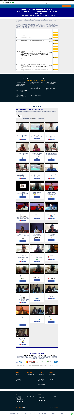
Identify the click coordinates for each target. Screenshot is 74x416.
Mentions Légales (31, 404)
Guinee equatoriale (52, 364)
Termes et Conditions (18, 404)
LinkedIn (32, 118)
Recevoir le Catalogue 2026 (67, 6)
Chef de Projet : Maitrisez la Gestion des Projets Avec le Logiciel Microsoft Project (33, 43)
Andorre (50, 365)
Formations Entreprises (41, 374)
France (56, 365)
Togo (46, 365)
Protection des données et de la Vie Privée (51, 89)
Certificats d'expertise (41, 379)
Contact (35, 404)
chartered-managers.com (19, 407)
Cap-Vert (30, 364)
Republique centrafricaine (33, 364)
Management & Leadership (19, 91)
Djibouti (49, 364)
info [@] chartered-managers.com (43, 398)
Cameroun (28, 364)
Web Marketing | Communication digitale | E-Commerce (36, 92)
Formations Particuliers (41, 375)
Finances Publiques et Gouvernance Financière (22, 89)
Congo (39, 364)
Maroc (24, 365)
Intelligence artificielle (52, 378)
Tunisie (48, 365)
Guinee (57, 364)
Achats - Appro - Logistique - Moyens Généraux (37, 82)
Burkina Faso (23, 364)
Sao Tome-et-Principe (42, 365)
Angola (19, 364)
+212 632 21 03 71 (19, 398)
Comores (38, 364)
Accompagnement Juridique (52, 375)
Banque (32, 84)
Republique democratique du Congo (44, 364)
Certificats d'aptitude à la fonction (42, 380)
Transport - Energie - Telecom (49, 84)
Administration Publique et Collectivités (21, 84)
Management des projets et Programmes (21, 90)
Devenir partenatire (18, 380)
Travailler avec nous (18, 379)
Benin (20, 364)
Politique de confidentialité (25, 404)
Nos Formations (22, 6)
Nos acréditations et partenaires (20, 378)
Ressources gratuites (11, 6)
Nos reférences (18, 375)
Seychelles (38, 365)
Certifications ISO (51, 379)
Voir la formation (55, 32)
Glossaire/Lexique (29, 378)
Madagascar (21, 365)
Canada (54, 365)
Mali (23, 365)
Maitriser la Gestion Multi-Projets (26, 37)
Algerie (17, 364)
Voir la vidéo (23, 139)
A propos (17, 374)
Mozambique (30, 365)
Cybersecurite (47, 87)
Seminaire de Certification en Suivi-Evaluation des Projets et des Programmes (32, 40)
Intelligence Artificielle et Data (20, 85)
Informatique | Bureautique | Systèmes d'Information (35, 96)
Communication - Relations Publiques (36, 89)
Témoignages (41, 6)
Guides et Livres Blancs (30, 375)
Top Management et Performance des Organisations (21, 83)
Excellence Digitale (55, 407)
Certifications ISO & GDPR (41, 384)
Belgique (52, 365)
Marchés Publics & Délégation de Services (21, 86)
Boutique (44, 6)
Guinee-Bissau (18, 365)
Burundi (25, 364)
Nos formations (2, 0)
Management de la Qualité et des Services (51, 82)
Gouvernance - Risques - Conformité (50, 88)
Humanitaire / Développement (20, 95)
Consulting (31, 6)
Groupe (6, 6)
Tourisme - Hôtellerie (33, 94)
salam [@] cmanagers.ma (20, 399)
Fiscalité (17, 97)
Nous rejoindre (6, 0)
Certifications (27, 6)
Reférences (36, 6)
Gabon (55, 364)
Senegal (36, 365)
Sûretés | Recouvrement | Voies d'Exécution (36, 87)
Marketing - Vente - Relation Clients (35, 88)
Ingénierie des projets (52, 374)
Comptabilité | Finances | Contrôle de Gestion (22, 94)
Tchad (45, 365)
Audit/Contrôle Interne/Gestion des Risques (22, 96)
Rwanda (34, 365)
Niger (32, 365)
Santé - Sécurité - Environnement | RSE (51, 83)
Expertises (17, 6)
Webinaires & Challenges (30, 374)
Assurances (32, 83)
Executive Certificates (41, 378)
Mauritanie (27, 365)
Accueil (4, 6)
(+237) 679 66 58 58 (41, 397)
